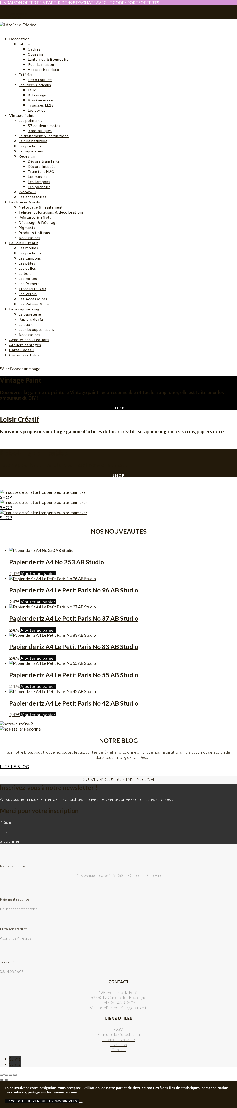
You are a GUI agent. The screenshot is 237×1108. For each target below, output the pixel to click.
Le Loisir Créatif (23, 243)
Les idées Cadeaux (35, 84)
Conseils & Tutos (24, 355)
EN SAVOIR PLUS (63, 1101)
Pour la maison (41, 64)
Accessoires (29, 237)
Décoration (19, 39)
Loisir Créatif (19, 419)
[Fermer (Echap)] (15, 1075)
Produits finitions (34, 232)
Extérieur (27, 74)
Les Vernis (28, 293)
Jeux (32, 90)
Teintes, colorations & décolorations (51, 212)
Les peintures (30, 120)
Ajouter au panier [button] (38, 573)
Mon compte (18, 14)
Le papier (27, 324)
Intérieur (26, 44)
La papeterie (30, 314)
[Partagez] (10, 1075)
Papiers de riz (31, 319)
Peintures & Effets (35, 217)
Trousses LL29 (41, 105)
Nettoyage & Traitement (41, 207)
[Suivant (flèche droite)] (6, 1080)
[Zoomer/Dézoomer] (2, 1075)
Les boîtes (28, 278)
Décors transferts (44, 161)
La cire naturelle (33, 141)
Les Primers (29, 283)
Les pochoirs (30, 146)
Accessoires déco (43, 69)
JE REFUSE (36, 1101)
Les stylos (37, 110)
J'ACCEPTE (15, 1101)
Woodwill (27, 192)
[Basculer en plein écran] (6, 1075)
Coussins (36, 54)
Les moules (37, 176)
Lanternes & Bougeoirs (48, 59)
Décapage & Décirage (38, 222)
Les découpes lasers (36, 329)
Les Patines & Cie (34, 304)
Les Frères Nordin (25, 202)
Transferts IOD (32, 288)
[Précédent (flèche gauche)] (2, 1080)
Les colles (27, 268)
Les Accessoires (33, 299)
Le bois (25, 273)
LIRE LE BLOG (14, 766)
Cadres (34, 49)
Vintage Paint (21, 115)
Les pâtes (27, 263)
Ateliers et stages (25, 344)
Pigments (27, 227)
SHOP (6, 497)
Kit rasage (37, 95)
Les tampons (39, 181)
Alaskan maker (41, 100)
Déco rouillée (40, 79)
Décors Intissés (42, 166)
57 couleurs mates (44, 125)
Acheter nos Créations (29, 339)
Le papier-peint (32, 151)
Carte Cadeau (21, 350)
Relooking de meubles (34, 453)
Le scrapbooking (24, 309)
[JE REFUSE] (81, 1102)
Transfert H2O (41, 171)
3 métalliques (40, 130)
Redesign (27, 156)
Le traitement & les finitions (44, 135)
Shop (118, 408)
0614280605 (9, 7)
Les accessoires (33, 197)
